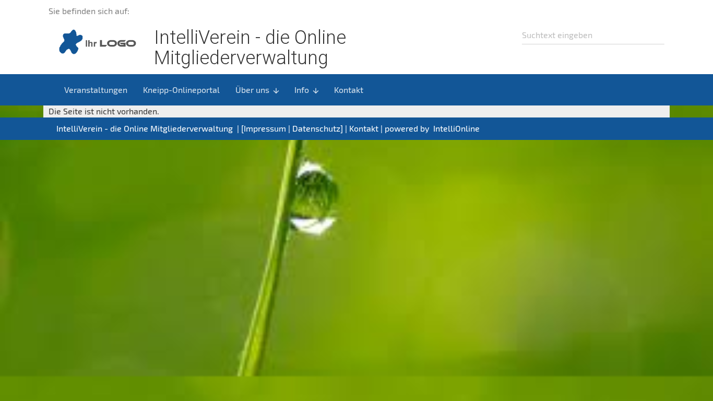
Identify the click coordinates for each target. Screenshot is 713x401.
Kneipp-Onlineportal (181, 90)
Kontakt (348, 90)
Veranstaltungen (95, 90)
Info (307, 90)
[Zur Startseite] (95, 41)
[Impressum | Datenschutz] (292, 128)
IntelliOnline (456, 128)
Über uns (257, 90)
